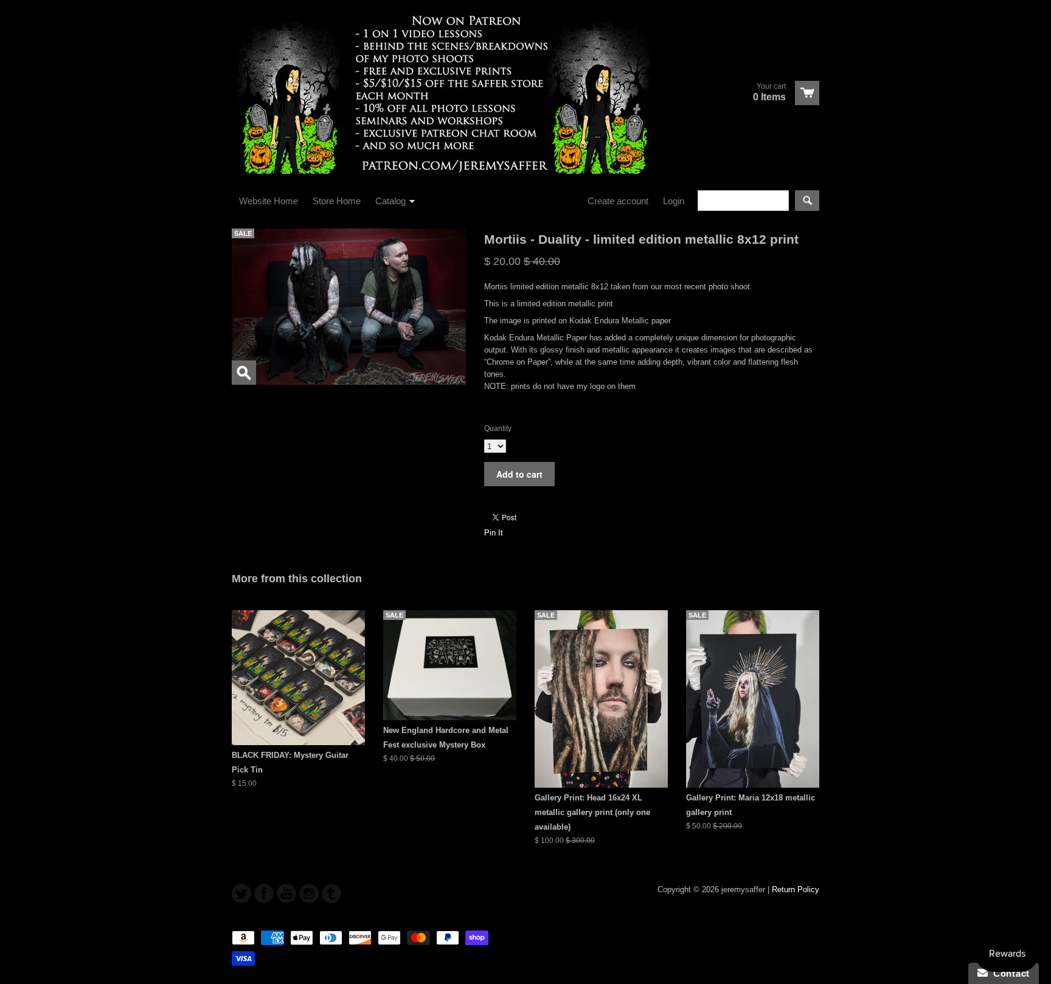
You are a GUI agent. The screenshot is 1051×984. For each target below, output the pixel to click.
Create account (618, 201)
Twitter (241, 893)
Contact (1009, 973)
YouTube (286, 893)
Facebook (264, 893)
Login (673, 201)
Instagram (309, 893)
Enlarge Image (244, 372)
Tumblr (331, 893)
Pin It (493, 532)
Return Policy (795, 889)
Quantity (498, 428)
